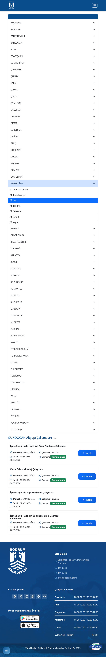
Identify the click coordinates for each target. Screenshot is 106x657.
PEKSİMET (15, 329)
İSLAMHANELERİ (18, 241)
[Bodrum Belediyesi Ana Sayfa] (11, 5)
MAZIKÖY (15, 308)
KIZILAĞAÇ (16, 268)
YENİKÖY (15, 416)
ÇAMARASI (16, 69)
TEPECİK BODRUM (19, 349)
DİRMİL (14, 123)
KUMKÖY (15, 295)
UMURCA (15, 389)
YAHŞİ (13, 396)
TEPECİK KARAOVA (19, 355)
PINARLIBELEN (18, 335)
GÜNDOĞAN (17, 183)
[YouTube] (44, 596)
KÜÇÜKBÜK (16, 302)
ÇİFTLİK (14, 96)
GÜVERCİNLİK (17, 235)
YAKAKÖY (15, 402)
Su (14, 200)
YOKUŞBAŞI (16, 429)
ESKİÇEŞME (16, 129)
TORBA (14, 362)
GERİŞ (13, 143)
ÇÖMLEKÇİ (16, 103)
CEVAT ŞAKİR (17, 56)
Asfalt (16, 216)
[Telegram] (38, 596)
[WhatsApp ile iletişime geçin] (95, 646)
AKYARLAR (15, 29)
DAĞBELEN (16, 109)
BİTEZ (13, 49)
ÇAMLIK (14, 76)
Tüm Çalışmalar (20, 189)
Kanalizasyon (19, 195)
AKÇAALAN (16, 22)
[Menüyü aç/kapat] (94, 5)
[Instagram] (26, 596)
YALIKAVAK (16, 409)
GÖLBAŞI (15, 156)
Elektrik (17, 205)
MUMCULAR (16, 315)
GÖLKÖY (15, 163)
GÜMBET (15, 170)
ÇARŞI (13, 83)
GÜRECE (15, 228)
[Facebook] (14, 596)
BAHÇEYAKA (16, 42)
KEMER (14, 262)
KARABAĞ (15, 248)
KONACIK (15, 275)
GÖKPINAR (16, 150)
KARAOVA (15, 255)
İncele (89, 453)
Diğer (16, 222)
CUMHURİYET (17, 62)
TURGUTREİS (17, 369)
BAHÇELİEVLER (18, 36)
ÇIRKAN (14, 89)
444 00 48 (62, 568)
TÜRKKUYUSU (17, 382)
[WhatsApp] (32, 596)
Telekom (17, 211)
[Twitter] (20, 596)
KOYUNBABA (17, 282)
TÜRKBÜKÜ (16, 375)
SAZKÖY (14, 342)
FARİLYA (14, 136)
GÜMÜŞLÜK (16, 176)
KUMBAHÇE (16, 288)
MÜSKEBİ (15, 322)
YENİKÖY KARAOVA (20, 422)
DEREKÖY (15, 116)
